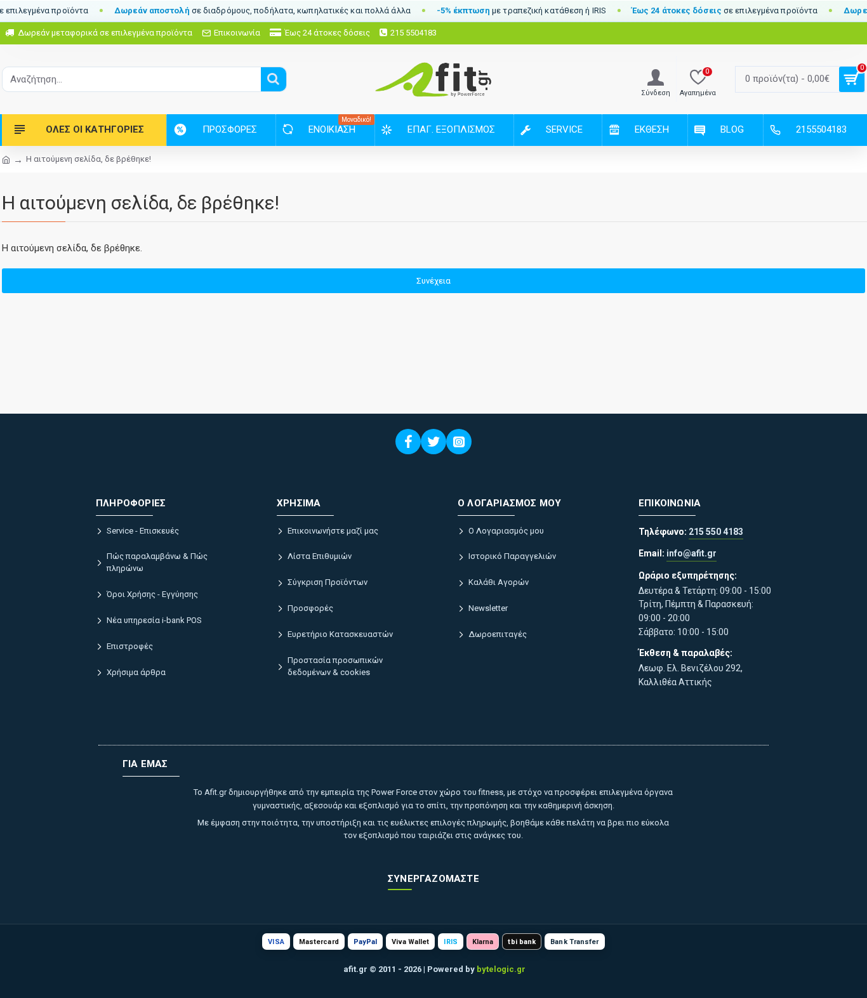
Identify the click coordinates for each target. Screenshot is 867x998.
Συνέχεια (433, 281)
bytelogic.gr (501, 969)
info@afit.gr (691, 553)
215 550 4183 (716, 532)
